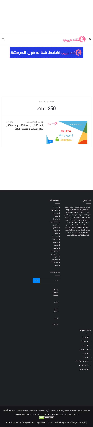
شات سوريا (56, 213)
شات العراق (56, 219)
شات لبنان (57, 216)
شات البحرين (56, 236)
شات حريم (85, 353)
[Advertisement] (46, 17)
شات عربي (85, 345)
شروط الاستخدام (60, 422)
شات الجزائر (56, 225)
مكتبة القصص (84, 365)
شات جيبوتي (55, 260)
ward (40, 122)
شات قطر (57, 233)
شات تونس (56, 230)
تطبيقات (55, 324)
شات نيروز (86, 337)
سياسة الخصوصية (29, 422)
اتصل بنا (50, 422)
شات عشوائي (84, 349)
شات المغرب (56, 228)
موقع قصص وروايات (82, 361)
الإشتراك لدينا (83, 422)
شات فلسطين (55, 210)
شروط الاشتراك (72, 422)
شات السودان (55, 251)
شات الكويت (56, 239)
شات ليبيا (57, 245)
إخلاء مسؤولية (16, 422)
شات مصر (57, 265)
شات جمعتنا (85, 341)
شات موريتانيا (55, 262)
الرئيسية (49, 101)
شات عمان (56, 242)
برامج (56, 318)
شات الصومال (55, 254)
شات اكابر (86, 357)
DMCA (8, 422)
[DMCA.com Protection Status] (46, 419)
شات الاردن (56, 207)
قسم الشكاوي (41, 422)
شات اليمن (56, 248)
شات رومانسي (84, 369)
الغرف (56, 302)
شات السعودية (55, 222)
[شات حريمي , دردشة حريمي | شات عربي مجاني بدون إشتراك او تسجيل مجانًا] (74, 39)
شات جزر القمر (55, 257)
